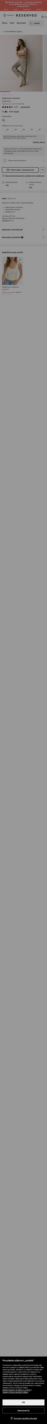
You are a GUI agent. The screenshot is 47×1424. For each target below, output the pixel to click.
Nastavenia (23, 1410)
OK (23, 1402)
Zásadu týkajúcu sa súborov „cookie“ (17, 1390)
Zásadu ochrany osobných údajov (15, 1392)
